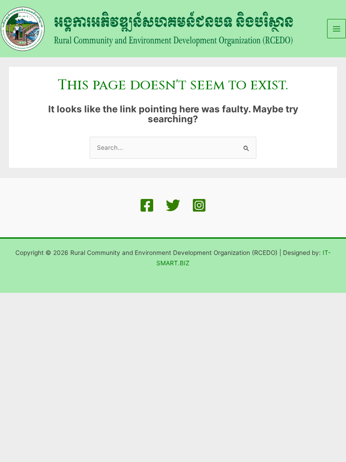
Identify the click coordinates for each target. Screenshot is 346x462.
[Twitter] (173, 205)
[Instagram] (199, 205)
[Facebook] (147, 205)
